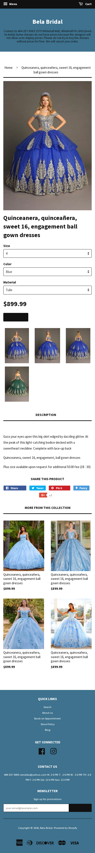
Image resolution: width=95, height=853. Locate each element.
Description (46, 415)
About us (47, 712)
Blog (47, 729)
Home (8, 67)
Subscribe (80, 808)
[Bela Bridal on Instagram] (53, 750)
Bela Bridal (47, 21)
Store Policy (48, 724)
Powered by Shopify (65, 827)
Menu (13, 4)
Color (7, 264)
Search (47, 707)
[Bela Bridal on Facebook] (41, 750)
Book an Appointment (47, 718)
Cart (88, 4)
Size (6, 246)
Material (9, 282)
